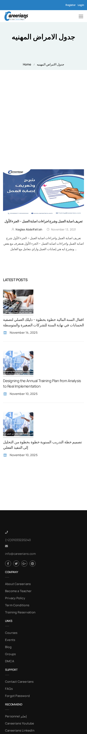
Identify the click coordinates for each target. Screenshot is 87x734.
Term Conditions (17, 605)
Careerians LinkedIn (19, 730)
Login (81, 5)
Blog (8, 647)
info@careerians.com (20, 554)
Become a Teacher (18, 591)
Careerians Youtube (19, 723)
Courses (11, 633)
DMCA (9, 661)
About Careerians (18, 584)
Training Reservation (20, 612)
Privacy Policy (15, 598)
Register (71, 5)
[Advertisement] (43, 115)
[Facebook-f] (8, 563)
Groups (10, 654)
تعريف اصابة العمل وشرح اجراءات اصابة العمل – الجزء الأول (43, 221)
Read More (43, 256)
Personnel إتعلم (16, 716)
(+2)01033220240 (18, 540)
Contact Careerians (19, 681)
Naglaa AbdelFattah (29, 229)
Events (10, 640)
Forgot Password (17, 696)
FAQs (9, 689)
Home (27, 64)
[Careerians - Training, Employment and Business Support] (16, 16)
